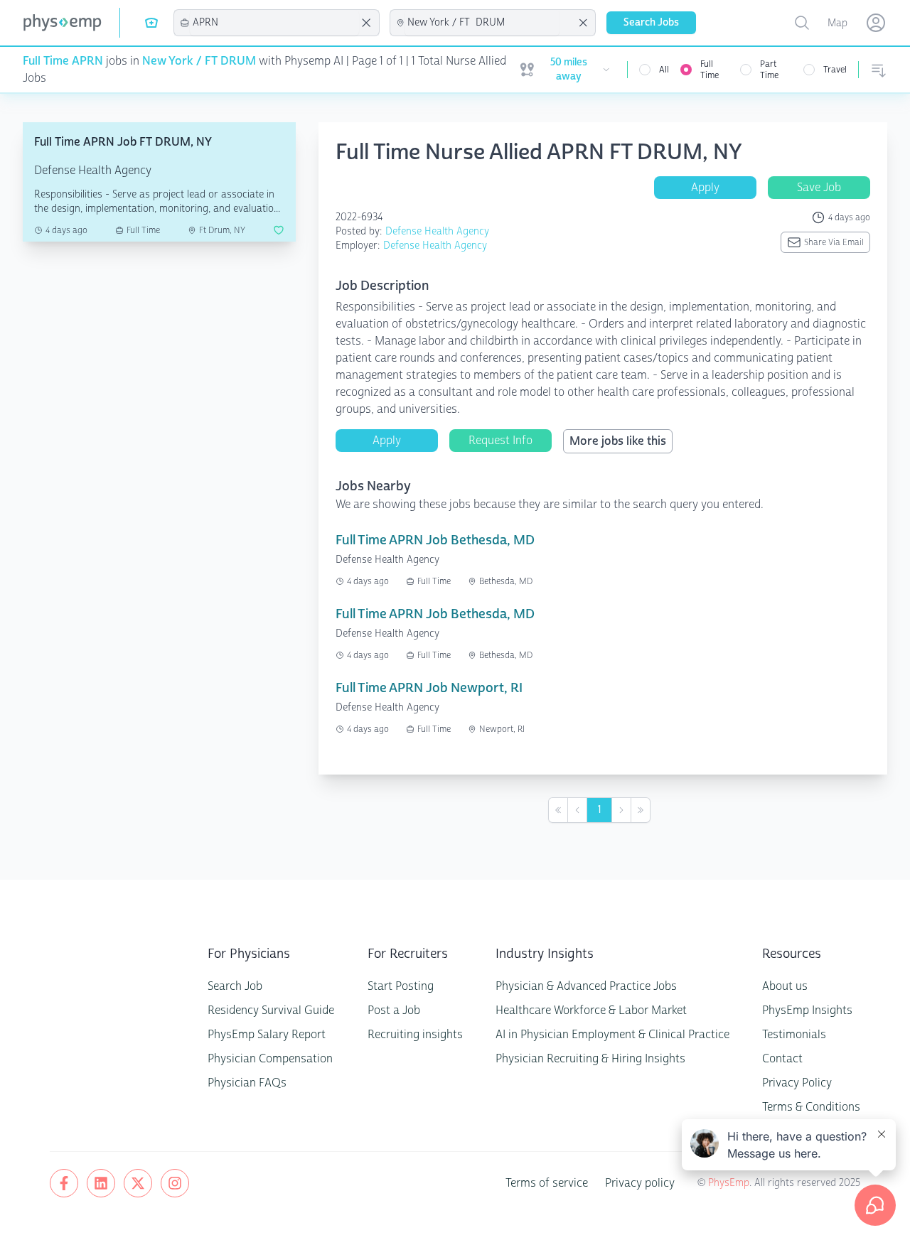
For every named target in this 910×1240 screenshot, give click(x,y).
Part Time (769, 69)
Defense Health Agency (437, 231)
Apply (705, 187)
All (664, 69)
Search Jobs (651, 22)
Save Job (819, 187)
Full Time (709, 69)
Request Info (500, 440)
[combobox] (274, 23)
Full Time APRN (63, 60)
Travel (835, 69)
